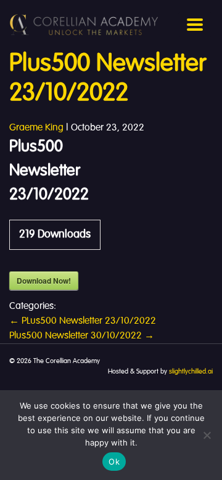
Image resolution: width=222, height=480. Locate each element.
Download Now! (44, 280)
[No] (206, 435)
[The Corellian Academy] (84, 24)
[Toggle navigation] (195, 24)
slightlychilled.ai (191, 371)
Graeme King (36, 128)
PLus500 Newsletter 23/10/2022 (82, 321)
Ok (114, 461)
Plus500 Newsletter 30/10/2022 (81, 336)
